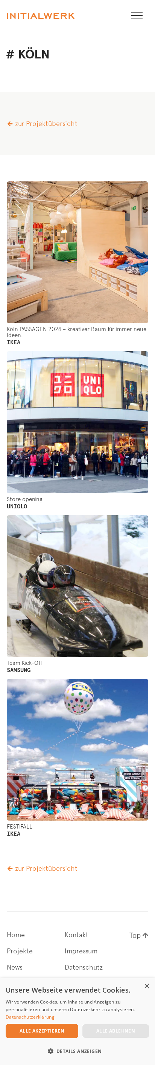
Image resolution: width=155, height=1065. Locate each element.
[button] (137, 16)
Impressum (81, 951)
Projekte (20, 951)
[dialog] (77, 1021)
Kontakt (76, 935)
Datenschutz (84, 967)
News (15, 967)
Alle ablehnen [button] (115, 1031)
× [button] (146, 986)
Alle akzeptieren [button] (42, 1031)
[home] (40, 16)
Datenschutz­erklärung (30, 1017)
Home (16, 935)
